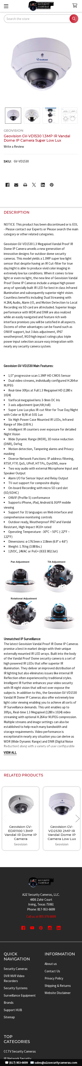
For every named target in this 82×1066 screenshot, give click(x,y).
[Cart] (75, 5)
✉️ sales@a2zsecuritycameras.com (53, 1062)
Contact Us (52, 971)
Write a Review (14, 146)
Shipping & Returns (58, 986)
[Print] (25, 185)
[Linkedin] (43, 185)
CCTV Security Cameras (20, 1051)
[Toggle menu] (6, 6)
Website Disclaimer (58, 993)
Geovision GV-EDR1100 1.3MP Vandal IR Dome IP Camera (21, 833)
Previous (4, 818)
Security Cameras (16, 969)
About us (51, 964)
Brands (9, 1003)
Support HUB (13, 1010)
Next (77, 818)
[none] (41, 66)
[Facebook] (7, 185)
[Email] (16, 185)
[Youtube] (32, 928)
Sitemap (9, 1017)
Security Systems (16, 988)
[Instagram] (50, 928)
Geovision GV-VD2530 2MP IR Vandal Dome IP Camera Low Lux (62, 833)
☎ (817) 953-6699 (16, 1062)
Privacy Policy (54, 978)
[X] (34, 185)
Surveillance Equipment (20, 995)
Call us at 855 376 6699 (41, 916)
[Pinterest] (52, 185)
